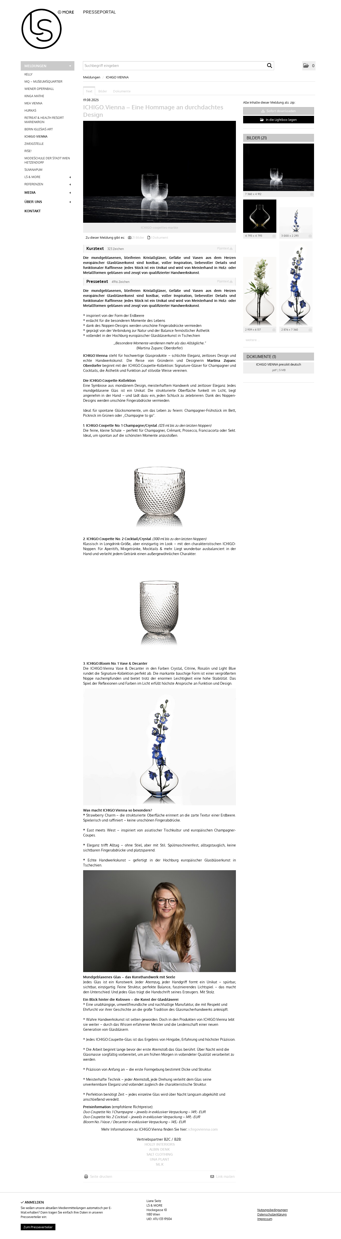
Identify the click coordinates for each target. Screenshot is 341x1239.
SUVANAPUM (33, 170)
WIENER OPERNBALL (39, 89)
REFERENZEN (33, 184)
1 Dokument (159, 237)
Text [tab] (89, 91)
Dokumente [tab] (122, 91)
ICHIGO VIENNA (35, 136)
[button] (309, 65)
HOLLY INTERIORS (160, 1144)
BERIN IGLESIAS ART (38, 129)
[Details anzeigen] (311, 194)
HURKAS (30, 110)
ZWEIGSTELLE (34, 144)
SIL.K (160, 1164)
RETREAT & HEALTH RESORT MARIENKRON (44, 120)
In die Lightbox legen (281, 120)
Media (29, 192)
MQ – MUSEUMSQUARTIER (43, 81)
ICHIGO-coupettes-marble (159, 227)
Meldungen (35, 66)
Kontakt (32, 211)
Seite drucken (101, 1176)
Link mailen (225, 1176)
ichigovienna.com (203, 1129)
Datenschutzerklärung (272, 1214)
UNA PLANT (159, 1159)
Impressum (264, 1219)
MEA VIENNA (33, 103)
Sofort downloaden (281, 111)
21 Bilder (138, 237)
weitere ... (253, 340)
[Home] (50, 27)
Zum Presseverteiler (38, 1227)
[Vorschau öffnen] (159, 172)
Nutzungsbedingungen (272, 1210)
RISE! (27, 151)
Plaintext (223, 248)
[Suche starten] (269, 66)
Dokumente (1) (261, 356)
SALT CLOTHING (160, 1154)
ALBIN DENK (159, 1149)
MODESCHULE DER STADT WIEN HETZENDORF (47, 160)
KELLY (28, 74)
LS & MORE (32, 177)
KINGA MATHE (34, 96)
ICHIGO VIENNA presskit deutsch (278, 364)
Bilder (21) (257, 137)
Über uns (33, 202)
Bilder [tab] (102, 91)
